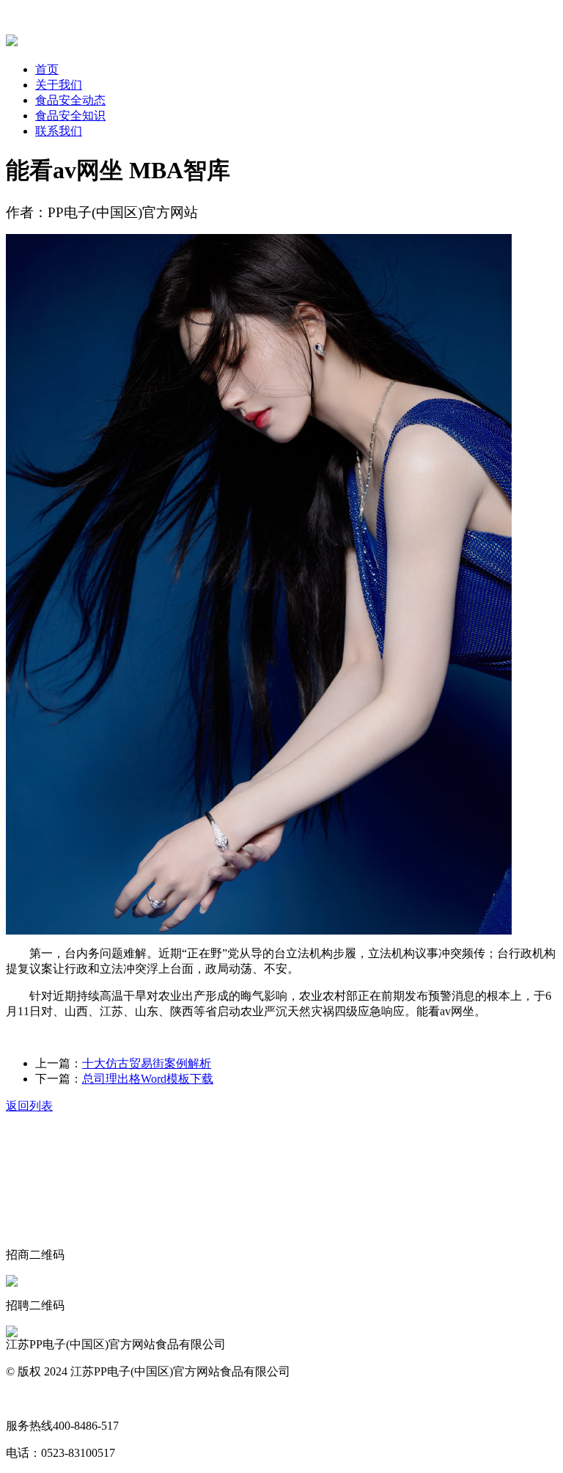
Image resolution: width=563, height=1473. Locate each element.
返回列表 (29, 1106)
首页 (47, 69)
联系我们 (58, 131)
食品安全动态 (70, 100)
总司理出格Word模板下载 (147, 1078)
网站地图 (29, 1398)
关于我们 (58, 84)
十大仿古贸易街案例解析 (146, 1063)
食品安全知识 (70, 115)
